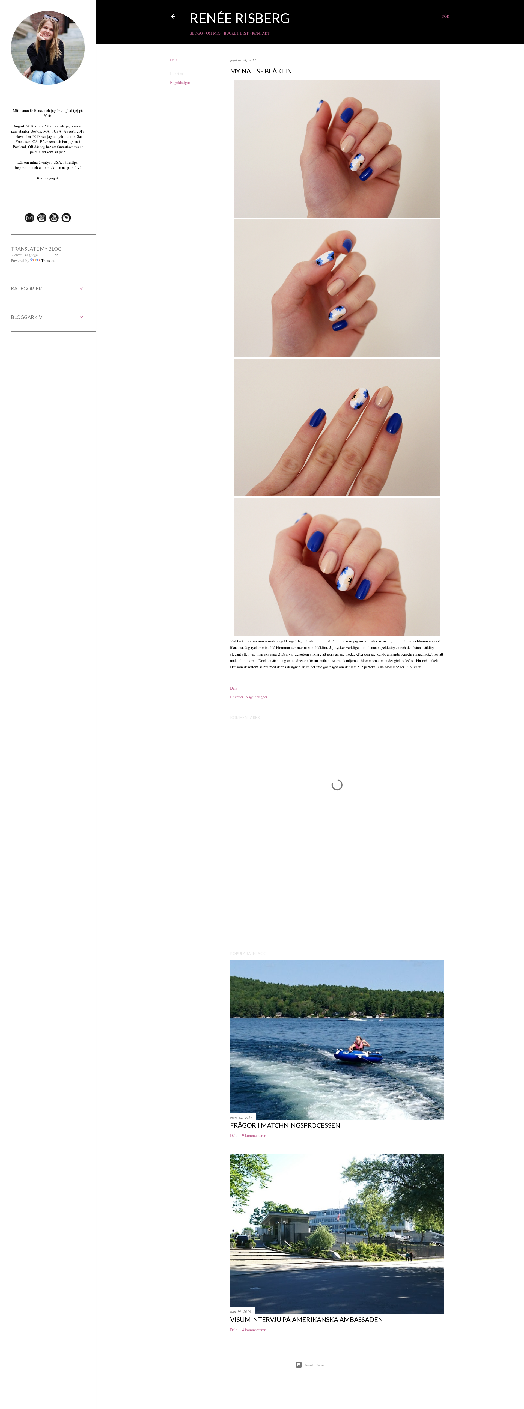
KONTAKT (261, 33)
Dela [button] (173, 59)
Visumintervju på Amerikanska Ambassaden (306, 1319)
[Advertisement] (337, 899)
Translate (48, 260)
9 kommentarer (254, 1135)
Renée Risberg (240, 18)
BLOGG (196, 33)
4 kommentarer (254, 1329)
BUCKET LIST (236, 33)
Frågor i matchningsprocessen (285, 1125)
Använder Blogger (314, 1365)
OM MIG (213, 33)
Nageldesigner (181, 82)
